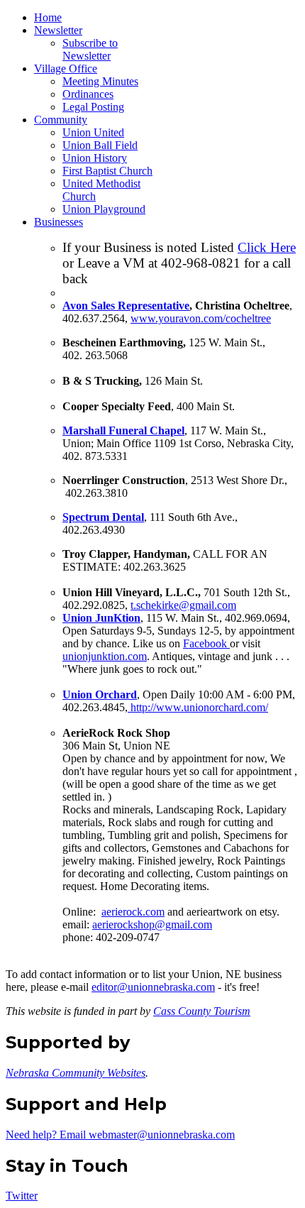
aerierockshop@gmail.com (152, 924)
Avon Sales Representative (125, 306)
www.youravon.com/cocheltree (201, 318)
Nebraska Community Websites (75, 1073)
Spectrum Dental (103, 517)
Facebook (206, 643)
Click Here (267, 247)
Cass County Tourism (201, 1011)
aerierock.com (133, 912)
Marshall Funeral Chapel (123, 430)
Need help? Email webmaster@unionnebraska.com (120, 1135)
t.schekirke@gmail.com (183, 605)
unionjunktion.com (104, 656)
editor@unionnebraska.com (153, 987)
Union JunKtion (101, 618)
